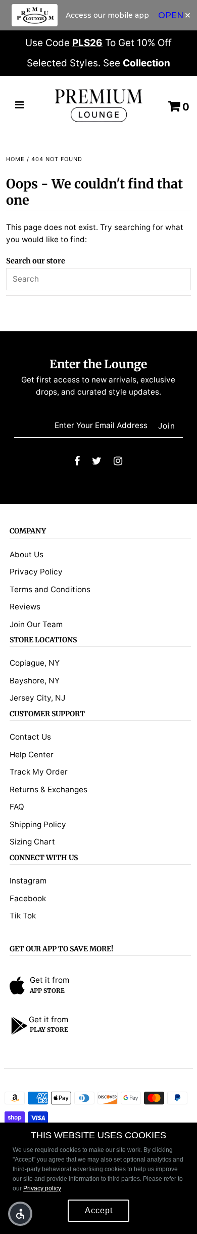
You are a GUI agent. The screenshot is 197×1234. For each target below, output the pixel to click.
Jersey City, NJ (37, 698)
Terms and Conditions (50, 589)
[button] (20, 1214)
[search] (98, 279)
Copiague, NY (35, 663)
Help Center (32, 754)
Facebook (28, 898)
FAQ (17, 807)
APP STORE (47, 990)
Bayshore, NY (35, 680)
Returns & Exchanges (48, 789)
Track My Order (39, 772)
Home (15, 159)
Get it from (49, 980)
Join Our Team (36, 624)
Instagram (28, 880)
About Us (26, 554)
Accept (99, 1210)
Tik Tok (23, 915)
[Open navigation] (20, 106)
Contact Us (30, 737)
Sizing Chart (32, 841)
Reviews (25, 606)
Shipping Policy (38, 824)
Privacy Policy (36, 571)
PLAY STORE (49, 1029)
